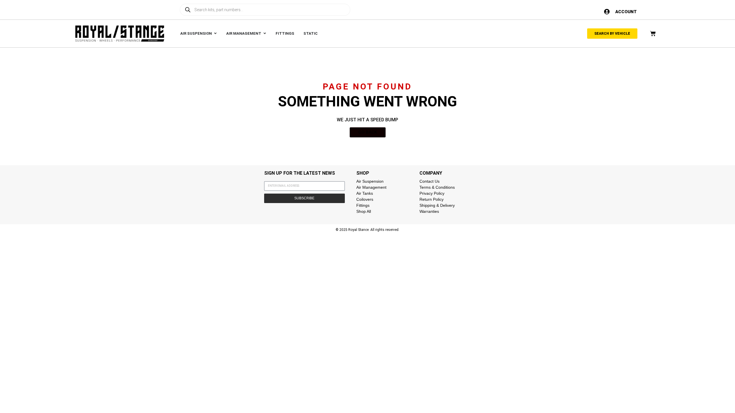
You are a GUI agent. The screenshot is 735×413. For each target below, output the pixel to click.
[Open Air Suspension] (215, 33)
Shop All (363, 211)
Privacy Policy (431, 193)
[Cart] (653, 33)
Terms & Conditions (437, 187)
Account (626, 11)
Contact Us (429, 181)
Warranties (429, 211)
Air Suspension (370, 181)
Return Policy (431, 199)
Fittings (363, 205)
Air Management (371, 187)
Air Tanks (364, 193)
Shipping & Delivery (437, 205)
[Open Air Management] (264, 33)
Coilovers (364, 199)
